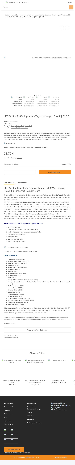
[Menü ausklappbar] (3, 1)
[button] (57, 2)
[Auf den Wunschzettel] (67, 28)
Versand (19, 158)
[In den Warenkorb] (5, 23)
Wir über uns (8, 414)
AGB (5, 417)
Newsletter (30, 419)
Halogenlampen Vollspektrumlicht (21, 126)
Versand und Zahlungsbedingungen (34, 408)
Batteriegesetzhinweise (34, 423)
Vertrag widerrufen (14, 449)
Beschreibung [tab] (9, 182)
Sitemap (29, 412)
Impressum (7, 421)
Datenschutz (8, 410)
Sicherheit (30, 416)
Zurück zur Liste (10, 15)
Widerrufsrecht (8, 424)
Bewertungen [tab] (23, 182)
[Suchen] (71, 7)
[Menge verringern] (6, 172)
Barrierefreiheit (8, 407)
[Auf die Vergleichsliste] (62, 28)
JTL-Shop (64, 457)
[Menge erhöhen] (34, 172)
